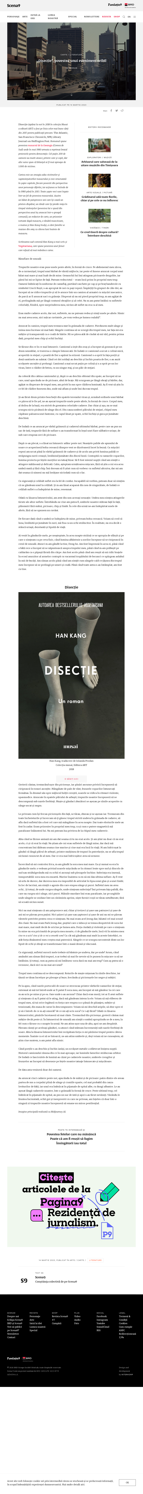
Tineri (105, 228)
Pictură (108, 193)
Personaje (13, 17)
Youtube (101, 1323)
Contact (11, 1337)
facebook (111, 110)
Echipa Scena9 (15, 1320)
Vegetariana (25, 246)
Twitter (116, 110)
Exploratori (94, 157)
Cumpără (56, 1323)
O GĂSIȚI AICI (71, 779)
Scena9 (73, 68)
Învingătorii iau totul (71, 1143)
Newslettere (91, 17)
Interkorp (127, 1375)
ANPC (122, 1330)
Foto (76, 1323)
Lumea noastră (37, 1327)
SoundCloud (103, 1327)
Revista (106, 17)
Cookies (123, 1323)
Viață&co (95, 228)
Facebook (102, 1316)
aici (82, 1484)
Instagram (102, 1320)
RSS (99, 1330)
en (129, 17)
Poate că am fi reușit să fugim (71, 1138)
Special (72, 17)
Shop (117, 17)
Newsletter (13, 1334)
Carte (64, 55)
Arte (25, 17)
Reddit (122, 110)
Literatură (76, 55)
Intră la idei (36, 1323)
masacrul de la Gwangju (40, 145)
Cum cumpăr (125, 1327)
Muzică (108, 157)
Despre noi (13, 1316)
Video (77, 1316)
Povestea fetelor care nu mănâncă (71, 1134)
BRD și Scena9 (14, 1323)
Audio (77, 1320)
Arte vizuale (94, 193)
